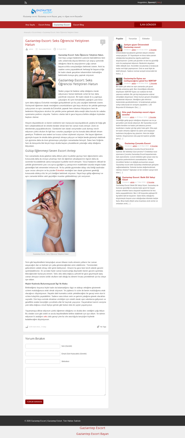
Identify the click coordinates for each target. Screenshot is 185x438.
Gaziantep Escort (62, 25)
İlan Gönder (148, 24)
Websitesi (65, 361)
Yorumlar (133, 39)
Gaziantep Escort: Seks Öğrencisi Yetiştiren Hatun (57, 42)
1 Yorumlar (153, 50)
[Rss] (25, 2)
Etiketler (146, 39)
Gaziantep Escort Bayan (92, 434)
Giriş (159, 2)
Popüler (119, 39)
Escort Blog (78, 25)
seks (46, 316)
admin (31, 49)
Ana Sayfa (30, 25)
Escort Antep (44, 25)
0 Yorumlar (154, 146)
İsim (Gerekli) (67, 346)
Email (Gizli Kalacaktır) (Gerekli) (74, 354)
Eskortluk (60, 170)
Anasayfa (27, 32)
